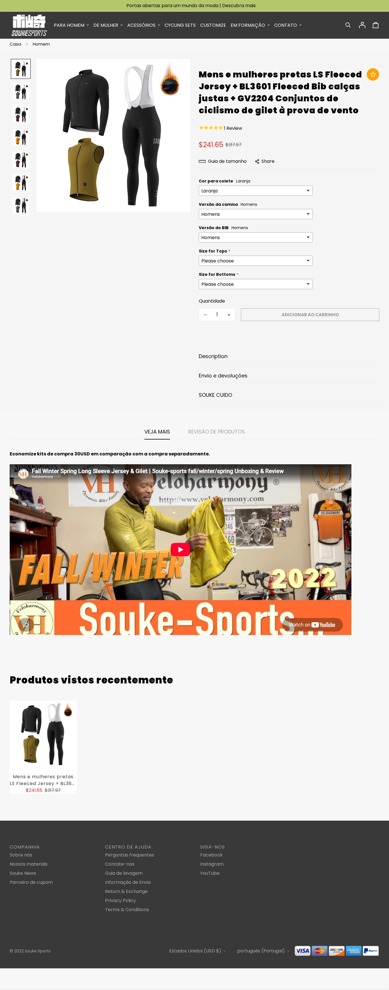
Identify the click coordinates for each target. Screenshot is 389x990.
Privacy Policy (120, 900)
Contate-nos (119, 864)
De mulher (105, 25)
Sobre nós (21, 855)
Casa (15, 44)
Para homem (69, 25)
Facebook (211, 855)
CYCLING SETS (180, 25)
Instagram (212, 864)
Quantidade (212, 301)
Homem (41, 44)
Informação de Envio (128, 882)
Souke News (23, 873)
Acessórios (141, 25)
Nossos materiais (29, 864)
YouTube (210, 873)
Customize (213, 25)
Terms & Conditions (127, 909)
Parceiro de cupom (31, 882)
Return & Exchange (126, 891)
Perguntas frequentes (129, 855)
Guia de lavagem (124, 873)
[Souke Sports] (29, 25)
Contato (285, 25)
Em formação (248, 25)
